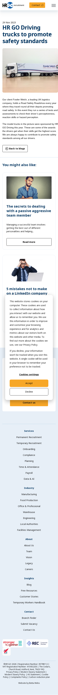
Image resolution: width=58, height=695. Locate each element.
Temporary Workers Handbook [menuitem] (29, 602)
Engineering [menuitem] (29, 518)
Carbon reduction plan (39, 677)
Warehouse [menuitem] (29, 512)
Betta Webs (34, 683)
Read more (29, 241)
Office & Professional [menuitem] (29, 506)
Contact (36, 5)
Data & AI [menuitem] (29, 478)
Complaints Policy (18, 677)
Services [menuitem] (29, 430)
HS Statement (34, 674)
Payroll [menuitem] (29, 472)
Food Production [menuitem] (29, 500)
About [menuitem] (29, 539)
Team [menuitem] (29, 551)
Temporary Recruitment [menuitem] (29, 443)
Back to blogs (17, 148)
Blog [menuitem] (29, 584)
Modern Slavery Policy (15, 674)
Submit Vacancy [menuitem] (29, 623)
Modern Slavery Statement (33, 672)
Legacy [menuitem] (29, 563)
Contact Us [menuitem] (29, 629)
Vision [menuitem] (29, 557)
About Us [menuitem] (29, 545)
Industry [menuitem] (29, 487)
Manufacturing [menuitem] (29, 494)
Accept (29, 383)
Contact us (29, 402)
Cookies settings (29, 374)
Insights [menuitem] (29, 578)
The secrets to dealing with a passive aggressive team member (28, 211)
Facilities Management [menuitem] (29, 529)
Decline (29, 391)
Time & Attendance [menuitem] (29, 466)
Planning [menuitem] (29, 460)
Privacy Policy (12, 672)
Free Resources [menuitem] (29, 590)
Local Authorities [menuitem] (29, 524)
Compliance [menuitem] (29, 455)
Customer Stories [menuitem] (29, 596)
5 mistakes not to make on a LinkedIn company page (26, 293)
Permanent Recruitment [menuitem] (29, 437)
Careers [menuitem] (29, 569)
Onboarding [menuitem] (29, 449)
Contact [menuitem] (29, 611)
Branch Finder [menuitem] (29, 617)
